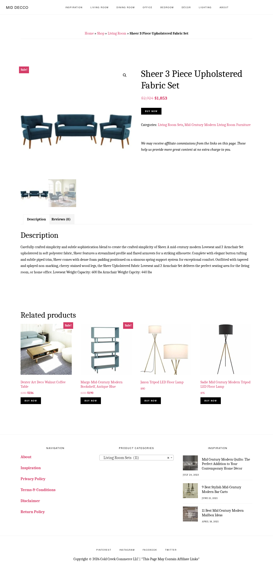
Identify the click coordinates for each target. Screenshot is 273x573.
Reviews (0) (61, 219)
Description (36, 219)
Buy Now (151, 111)
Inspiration (31, 468)
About (26, 457)
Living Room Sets (170, 125)
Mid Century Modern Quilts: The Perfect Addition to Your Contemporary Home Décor (226, 464)
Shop (100, 33)
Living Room (117, 33)
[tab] (36, 219)
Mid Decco (17, 7)
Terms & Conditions (38, 490)
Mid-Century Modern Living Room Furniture (217, 125)
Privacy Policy (33, 479)
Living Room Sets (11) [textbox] (135, 457)
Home (89, 33)
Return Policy (33, 512)
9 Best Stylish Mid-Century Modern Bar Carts (221, 489)
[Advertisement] (136, 56)
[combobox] (136, 457)
